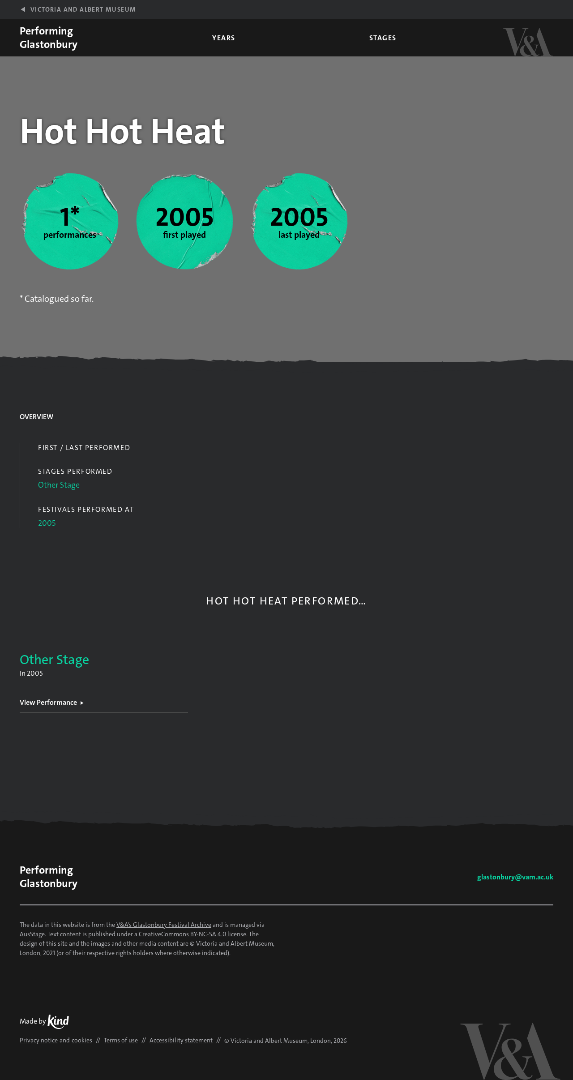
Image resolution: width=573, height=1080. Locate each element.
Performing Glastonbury (48, 37)
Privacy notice (39, 1040)
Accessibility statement (181, 1040)
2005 (47, 523)
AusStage (32, 934)
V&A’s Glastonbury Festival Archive (163, 925)
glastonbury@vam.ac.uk (515, 877)
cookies (82, 1040)
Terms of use (121, 1040)
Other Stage (59, 485)
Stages (383, 38)
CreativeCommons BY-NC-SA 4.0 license (192, 934)
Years (223, 38)
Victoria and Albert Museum (83, 9)
